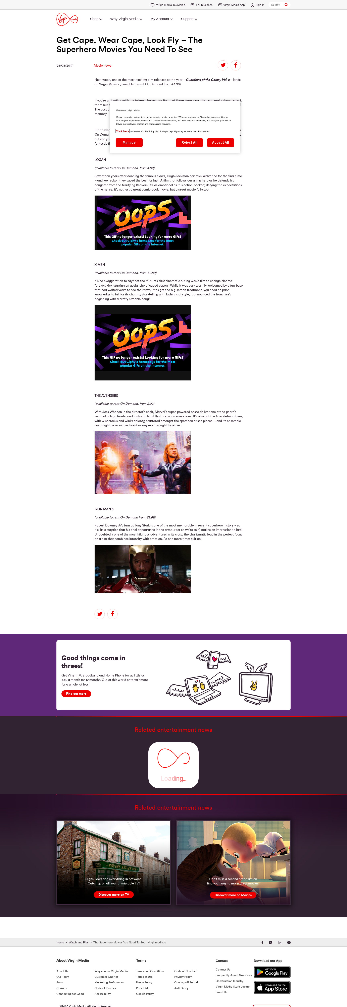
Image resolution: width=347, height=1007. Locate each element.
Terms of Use (144, 977)
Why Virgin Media (124, 19)
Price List (142, 988)
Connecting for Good (70, 994)
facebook (236, 65)
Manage (129, 142)
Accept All (220, 142)
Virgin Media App (234, 4)
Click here (122, 131)
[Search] (286, 4)
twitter (223, 65)
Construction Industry (229, 981)
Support (187, 19)
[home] (62, 942)
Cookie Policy (145, 994)
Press (59, 982)
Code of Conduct (185, 971)
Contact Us (223, 969)
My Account (159, 19)
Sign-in (260, 4)
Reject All (189, 142)
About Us (62, 971)
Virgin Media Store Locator (233, 986)
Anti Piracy (181, 988)
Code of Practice (105, 988)
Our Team (62, 977)
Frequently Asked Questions (234, 975)
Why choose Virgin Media (111, 971)
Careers (61, 988)
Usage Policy (144, 982)
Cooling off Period (186, 982)
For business (204, 4)
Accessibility (103, 994)
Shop (94, 19)
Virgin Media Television (170, 4)
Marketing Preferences (109, 982)
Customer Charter (106, 977)
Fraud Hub (222, 992)
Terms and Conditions (150, 971)
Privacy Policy (183, 977)
